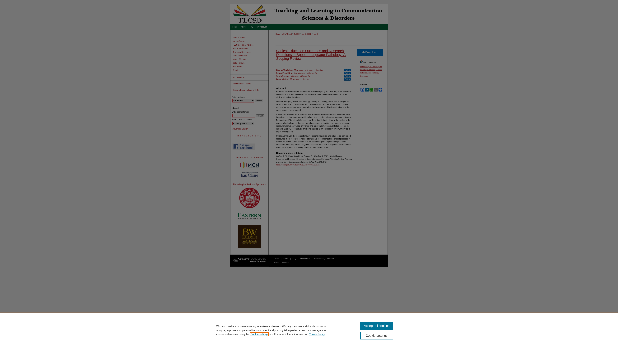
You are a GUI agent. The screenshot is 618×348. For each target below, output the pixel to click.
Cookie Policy (317, 334)
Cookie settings (259, 334)
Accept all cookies (376, 326)
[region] (309, 330)
